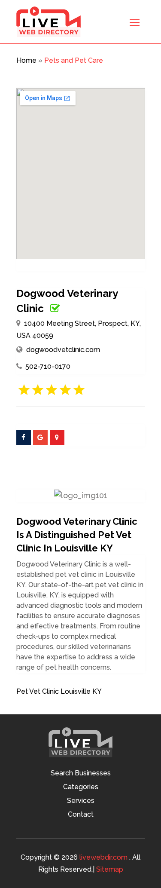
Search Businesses (81, 773)
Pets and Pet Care (73, 60)
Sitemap (109, 869)
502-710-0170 (47, 366)
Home (26, 60)
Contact (81, 814)
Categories (80, 787)
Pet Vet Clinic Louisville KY (59, 691)
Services (80, 801)
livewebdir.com (103, 857)
